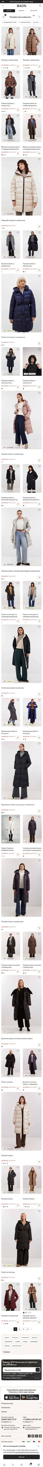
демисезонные (17, 1346)
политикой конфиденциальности (14, 1376)
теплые (25, 1341)
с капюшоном (25, 1337)
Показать (6, 1352)
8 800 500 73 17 (8, 1419)
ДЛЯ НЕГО (21, 10)
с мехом (17, 1341)
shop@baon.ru (6, 1422)
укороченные (8, 1341)
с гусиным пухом (24, 22)
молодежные (34, 1341)
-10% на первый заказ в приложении (21, 1)
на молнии (15, 1337)
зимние (7, 1337)
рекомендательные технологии (27, 1452)
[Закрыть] (38, 1446)
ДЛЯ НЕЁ (9, 10)
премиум (7, 1346)
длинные (34, 1337)
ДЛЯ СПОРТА (34, 10)
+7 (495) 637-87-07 (32, 1419)
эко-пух (35, 22)
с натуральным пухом (9, 22)
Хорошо (21, 1457)
